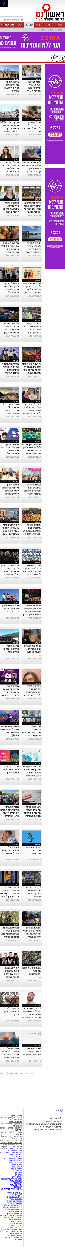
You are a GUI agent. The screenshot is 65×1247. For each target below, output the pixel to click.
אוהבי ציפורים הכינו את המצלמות (33, 850)
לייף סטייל (17, 1138)
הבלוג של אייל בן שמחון (12, 1136)
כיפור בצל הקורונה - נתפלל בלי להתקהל (10, 850)
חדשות (50, 24)
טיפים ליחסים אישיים (13, 1159)
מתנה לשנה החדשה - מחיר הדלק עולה (11, 648)
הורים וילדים (17, 1177)
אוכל (19, 24)
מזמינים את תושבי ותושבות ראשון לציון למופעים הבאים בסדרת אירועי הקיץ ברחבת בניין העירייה (9, 695)
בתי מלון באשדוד (15, 1193)
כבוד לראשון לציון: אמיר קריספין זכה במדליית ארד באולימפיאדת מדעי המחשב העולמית (33, 91)
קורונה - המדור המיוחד (12, 1144)
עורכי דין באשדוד (15, 1227)
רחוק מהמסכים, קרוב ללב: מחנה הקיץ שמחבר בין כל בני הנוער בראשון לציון (32, 208)
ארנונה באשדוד (15, 1225)
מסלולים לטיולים (15, 1163)
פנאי (20, 1117)
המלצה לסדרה (15, 1157)
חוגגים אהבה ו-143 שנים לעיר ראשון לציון (10, 769)
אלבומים (17, 1125)
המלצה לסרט (16, 1155)
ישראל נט (17, 1183)
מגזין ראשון (16, 1115)
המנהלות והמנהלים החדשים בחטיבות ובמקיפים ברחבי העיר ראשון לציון (31, 732)
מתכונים (18, 1175)
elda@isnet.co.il (41, 1130)
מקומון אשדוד (16, 1181)
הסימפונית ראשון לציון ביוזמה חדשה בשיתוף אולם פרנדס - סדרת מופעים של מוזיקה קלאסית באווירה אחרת (10, 574)
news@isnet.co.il (54, 1121)
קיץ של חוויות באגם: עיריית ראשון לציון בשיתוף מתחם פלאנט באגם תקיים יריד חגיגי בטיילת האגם (32, 252)
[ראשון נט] (58, 1110)
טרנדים (19, 1140)
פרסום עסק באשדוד (13, 1209)
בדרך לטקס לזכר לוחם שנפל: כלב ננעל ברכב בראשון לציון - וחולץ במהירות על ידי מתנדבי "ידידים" (31, 332)
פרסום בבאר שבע (14, 1213)
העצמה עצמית (15, 1161)
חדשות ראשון (15, 1121)
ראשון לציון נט (16, 1146)
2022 (33, 1073)
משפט (19, 1123)
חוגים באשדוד (16, 1223)
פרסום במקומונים (14, 1197)
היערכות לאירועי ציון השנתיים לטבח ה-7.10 (32, 648)
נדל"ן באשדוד (16, 1185)
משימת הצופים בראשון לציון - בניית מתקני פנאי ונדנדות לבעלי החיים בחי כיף (10, 933)
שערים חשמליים (15, 1151)
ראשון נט (60, 60)
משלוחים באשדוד (14, 1201)
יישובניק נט (17, 1195)
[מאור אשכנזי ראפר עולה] (34, 1033)
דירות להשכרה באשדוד (12, 1207)
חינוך (59, 29)
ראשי (61, 24)
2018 (10, 1073)
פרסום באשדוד (15, 1233)
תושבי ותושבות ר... (11, 611)
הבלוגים (18, 1134)
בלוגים (12, 1117)
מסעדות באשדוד (15, 1203)
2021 (27, 1073)
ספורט (41, 29)
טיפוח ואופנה (16, 1169)
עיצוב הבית (17, 1167)
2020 (21, 1073)
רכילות (19, 1128)
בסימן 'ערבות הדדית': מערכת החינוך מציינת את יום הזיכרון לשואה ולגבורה (9, 893)
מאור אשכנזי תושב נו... (31, 1054)
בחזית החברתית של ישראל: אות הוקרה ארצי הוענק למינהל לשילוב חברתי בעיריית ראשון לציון (10, 372)
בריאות (9, 1140)
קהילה (29, 24)
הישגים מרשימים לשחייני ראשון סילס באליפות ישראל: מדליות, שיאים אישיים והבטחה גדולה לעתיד (32, 292)
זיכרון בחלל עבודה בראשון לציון (11, 1011)
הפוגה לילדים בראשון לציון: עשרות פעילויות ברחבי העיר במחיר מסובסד (32, 490)
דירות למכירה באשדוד (12, 1205)
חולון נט (18, 1239)
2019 (16, 1073)
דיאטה (19, 1171)
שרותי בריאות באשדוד (12, 1217)
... (40, 655)
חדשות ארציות (7, 1123)
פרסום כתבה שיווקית (13, 1237)
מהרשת (9, 24)
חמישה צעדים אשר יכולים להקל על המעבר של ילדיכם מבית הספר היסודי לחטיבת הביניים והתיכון (31, 936)
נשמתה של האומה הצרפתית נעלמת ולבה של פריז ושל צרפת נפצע (10, 1054)
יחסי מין (18, 1173)
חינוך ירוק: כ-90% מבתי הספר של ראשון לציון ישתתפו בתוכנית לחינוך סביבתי (9, 128)
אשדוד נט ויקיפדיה (14, 1235)
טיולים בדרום (16, 1165)
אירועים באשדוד (15, 1219)
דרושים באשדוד (15, 1221)
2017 (4, 1073)
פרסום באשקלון (15, 1211)
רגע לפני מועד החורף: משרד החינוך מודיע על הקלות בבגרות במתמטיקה (32, 812)
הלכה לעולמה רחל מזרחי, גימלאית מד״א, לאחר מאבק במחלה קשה (10, 208)
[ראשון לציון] (44, 21)
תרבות (40, 24)
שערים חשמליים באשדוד (11, 1229)
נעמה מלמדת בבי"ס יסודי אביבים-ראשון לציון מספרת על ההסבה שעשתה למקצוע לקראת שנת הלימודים (32, 695)
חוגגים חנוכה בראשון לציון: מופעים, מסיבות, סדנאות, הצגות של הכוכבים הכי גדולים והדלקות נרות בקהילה (32, 534)
